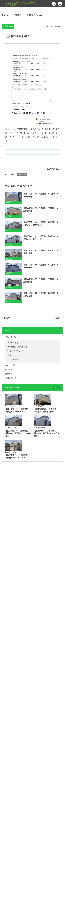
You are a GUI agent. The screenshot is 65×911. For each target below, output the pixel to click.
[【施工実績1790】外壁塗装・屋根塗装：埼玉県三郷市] (13, 268)
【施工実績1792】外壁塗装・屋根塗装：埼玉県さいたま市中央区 (40, 237)
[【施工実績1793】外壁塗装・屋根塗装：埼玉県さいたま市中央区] (13, 226)
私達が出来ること (14, 343)
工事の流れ (11, 355)
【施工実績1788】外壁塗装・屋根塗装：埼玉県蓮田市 (40, 294)
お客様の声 (7, 26)
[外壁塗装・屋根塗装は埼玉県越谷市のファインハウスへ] (19, 4)
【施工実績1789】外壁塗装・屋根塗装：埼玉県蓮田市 (40, 280)
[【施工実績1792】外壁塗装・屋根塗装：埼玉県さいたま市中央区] (13, 240)
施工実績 (9, 202)
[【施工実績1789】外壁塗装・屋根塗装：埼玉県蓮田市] (13, 283)
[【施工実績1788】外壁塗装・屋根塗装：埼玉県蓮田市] (13, 297)
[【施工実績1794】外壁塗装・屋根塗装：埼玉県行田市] (13, 212)
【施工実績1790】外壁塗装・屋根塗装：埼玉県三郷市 (40, 266)
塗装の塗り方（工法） (16, 351)
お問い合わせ (10, 378)
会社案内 (8, 374)
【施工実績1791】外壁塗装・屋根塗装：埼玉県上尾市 (40, 251)
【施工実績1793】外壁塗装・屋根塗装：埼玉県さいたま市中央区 (40, 223)
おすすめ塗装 (10, 365)
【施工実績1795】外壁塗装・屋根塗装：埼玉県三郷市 (40, 195)
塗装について (10, 337)
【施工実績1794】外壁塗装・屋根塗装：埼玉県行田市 (40, 209)
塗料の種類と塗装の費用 (17, 347)
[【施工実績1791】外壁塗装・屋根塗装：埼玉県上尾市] (13, 254)
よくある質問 (12, 359)
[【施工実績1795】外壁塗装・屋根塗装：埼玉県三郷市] (13, 197)
